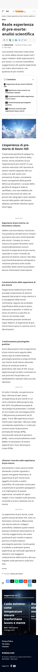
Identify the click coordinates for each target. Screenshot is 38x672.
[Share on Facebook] (7, 40)
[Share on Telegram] (19, 40)
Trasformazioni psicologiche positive (18, 103)
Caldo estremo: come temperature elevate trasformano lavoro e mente (14, 613)
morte (12, 574)
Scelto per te (13, 627)
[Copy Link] (22, 40)
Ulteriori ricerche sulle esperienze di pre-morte (15, 110)
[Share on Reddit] (25, 581)
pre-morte (19, 574)
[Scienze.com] (19, 11)
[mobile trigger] (3, 11)
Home (4, 16)
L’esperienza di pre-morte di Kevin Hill (18, 85)
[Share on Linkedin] (16, 40)
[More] (25, 40)
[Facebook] (11, 666)
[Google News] (14, 666)
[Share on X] (10, 40)
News (4, 20)
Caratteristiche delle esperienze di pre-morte (19, 97)
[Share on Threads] (34, 581)
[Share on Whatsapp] (13, 40)
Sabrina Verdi (8, 45)
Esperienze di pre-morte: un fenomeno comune (17, 91)
